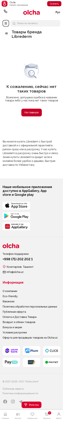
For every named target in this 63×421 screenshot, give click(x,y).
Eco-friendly (10, 296)
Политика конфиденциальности (20, 393)
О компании (10, 291)
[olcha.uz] (31, 12)
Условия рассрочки (15, 332)
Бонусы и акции (12, 327)
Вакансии (8, 301)
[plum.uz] (31, 350)
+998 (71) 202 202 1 (5, 12)
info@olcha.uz (15, 272)
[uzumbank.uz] (11, 350)
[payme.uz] (11, 362)
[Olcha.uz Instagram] (13, 401)
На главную (31, 112)
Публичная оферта (14, 311)
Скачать (54, 3)
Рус (58, 12)
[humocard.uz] (31, 362)
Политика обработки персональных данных (30, 306)
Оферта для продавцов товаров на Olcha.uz (30, 337)
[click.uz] (51, 350)
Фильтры (34, 405)
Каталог (6, 23)
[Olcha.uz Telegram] (20, 401)
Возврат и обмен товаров (19, 322)
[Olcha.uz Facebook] (5, 401)
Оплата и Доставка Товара (20, 316)
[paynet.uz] (51, 362)
